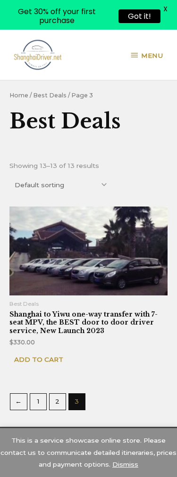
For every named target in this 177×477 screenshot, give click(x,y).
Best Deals (50, 95)
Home (18, 95)
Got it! (139, 16)
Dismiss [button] (125, 464)
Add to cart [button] (38, 359)
